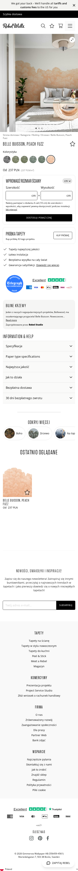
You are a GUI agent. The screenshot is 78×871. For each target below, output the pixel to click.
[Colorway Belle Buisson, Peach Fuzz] (50, 159)
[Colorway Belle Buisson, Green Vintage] (24, 159)
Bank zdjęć (39, 740)
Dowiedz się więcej (47, 265)
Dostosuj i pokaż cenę (39, 217)
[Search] (43, 26)
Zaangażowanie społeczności (39, 725)
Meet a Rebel (39, 661)
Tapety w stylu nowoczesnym (39, 646)
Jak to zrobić (39, 769)
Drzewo (45, 135)
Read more (11, 320)
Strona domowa (11, 135)
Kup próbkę (62, 235)
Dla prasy (39, 730)
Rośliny (35, 135)
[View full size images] (72, 40)
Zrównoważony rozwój (39, 720)
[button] (52, 26)
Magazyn (39, 666)
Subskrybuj (65, 605)
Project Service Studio (39, 690)
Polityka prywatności (39, 785)
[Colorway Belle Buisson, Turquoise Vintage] (42, 159)
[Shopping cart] (60, 26)
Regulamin (39, 780)
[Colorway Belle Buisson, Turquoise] (33, 159)
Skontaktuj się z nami (39, 764)
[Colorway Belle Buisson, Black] (7, 159)
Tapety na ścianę (39, 640)
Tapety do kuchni (39, 651)
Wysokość (56, 192)
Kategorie (25, 135)
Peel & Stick (39, 656)
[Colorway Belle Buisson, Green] (16, 159)
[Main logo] (14, 26)
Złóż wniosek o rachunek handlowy (39, 695)
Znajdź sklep (39, 774)
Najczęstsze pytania (39, 759)
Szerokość (21, 192)
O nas (39, 714)
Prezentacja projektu (39, 685)
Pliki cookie (39, 790)
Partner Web (39, 735)
